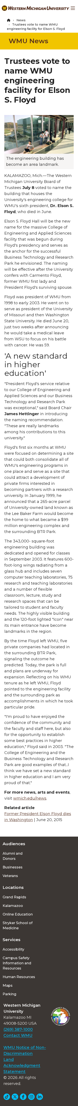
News (21, 20)
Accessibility (13, 949)
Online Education (18, 914)
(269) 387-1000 (18, 1029)
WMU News (28, 41)
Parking (9, 994)
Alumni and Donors (13, 856)
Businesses (13, 867)
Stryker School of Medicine (17, 925)
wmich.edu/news (29, 798)
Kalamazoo (13, 906)
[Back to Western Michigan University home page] (35, 8)
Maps (8, 985)
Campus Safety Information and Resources (17, 963)
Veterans (10, 876)
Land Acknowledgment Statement (21, 1065)
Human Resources (19, 977)
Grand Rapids (14, 897)
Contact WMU (17, 1035)
